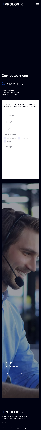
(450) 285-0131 (15, 84)
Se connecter (12, 374)
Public (9, 141)
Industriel (24, 138)
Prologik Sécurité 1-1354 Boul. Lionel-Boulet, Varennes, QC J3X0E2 (11, 92)
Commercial (11, 138)
